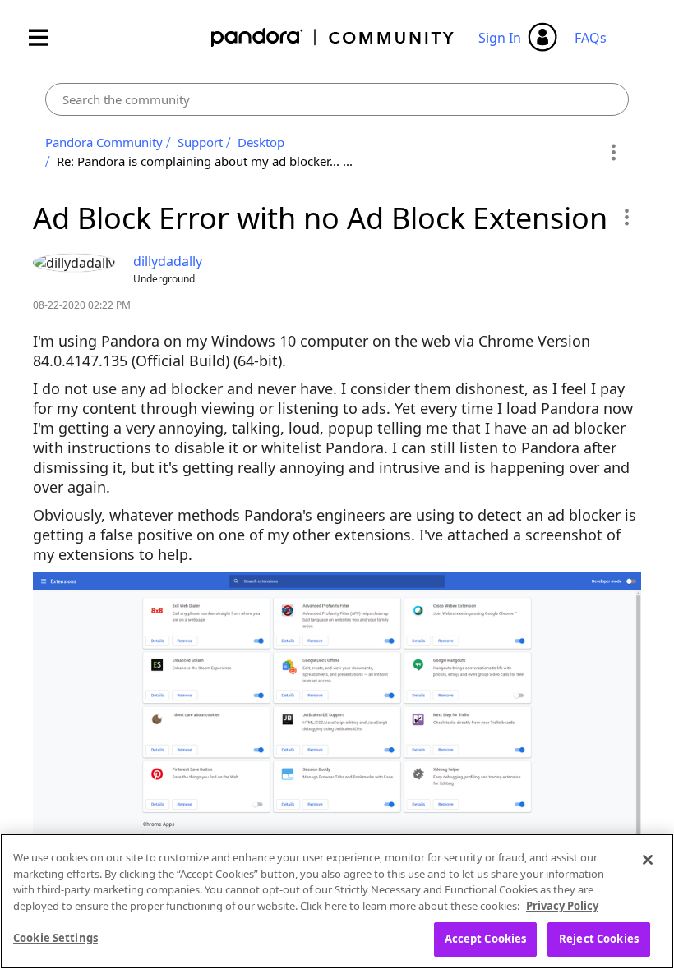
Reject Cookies (599, 938)
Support (200, 142)
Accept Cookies (486, 938)
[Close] (648, 860)
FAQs (591, 38)
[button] (626, 216)
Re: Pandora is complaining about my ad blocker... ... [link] (205, 161)
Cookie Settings (55, 937)
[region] (337, 901)
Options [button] (613, 152)
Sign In (499, 38)
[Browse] (47, 37)
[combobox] (337, 99)
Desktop (261, 142)
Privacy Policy (562, 905)
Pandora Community (333, 37)
